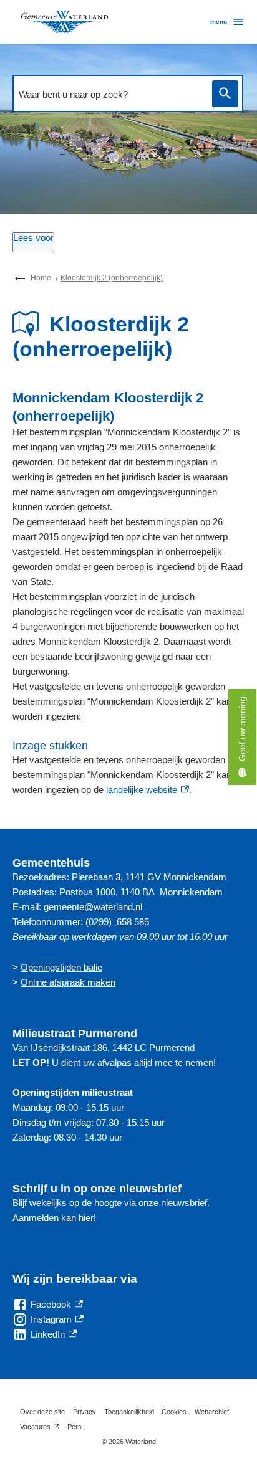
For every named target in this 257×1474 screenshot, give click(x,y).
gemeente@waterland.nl (93, 906)
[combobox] (109, 94)
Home (41, 277)
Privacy (84, 1411)
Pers (74, 1426)
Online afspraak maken (68, 982)
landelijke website (147, 789)
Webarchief (212, 1411)
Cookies (174, 1411)
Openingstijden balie (61, 967)
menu (218, 21)
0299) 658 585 (119, 921)
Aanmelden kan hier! (54, 1217)
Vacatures (39, 1428)
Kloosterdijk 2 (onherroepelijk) (112, 277)
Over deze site (42, 1411)
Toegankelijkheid (129, 1411)
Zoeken (225, 93)
